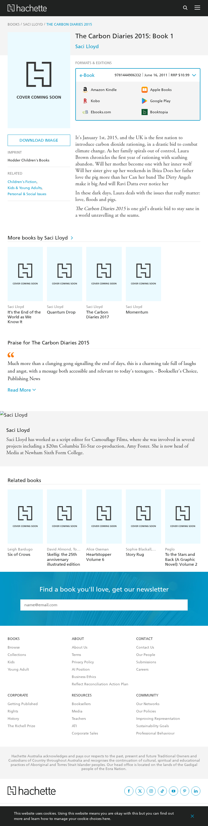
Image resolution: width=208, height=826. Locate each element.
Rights (13, 711)
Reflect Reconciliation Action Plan (100, 684)
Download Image (39, 140)
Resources (82, 695)
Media (77, 711)
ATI (74, 726)
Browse (14, 647)
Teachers (79, 719)
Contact (144, 639)
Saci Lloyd (87, 46)
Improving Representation (158, 719)
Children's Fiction (22, 182)
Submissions (146, 662)
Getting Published (23, 704)
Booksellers (81, 704)
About (78, 639)
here (106, 819)
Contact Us (145, 647)
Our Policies (146, 711)
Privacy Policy (83, 662)
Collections (17, 655)
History (13, 719)
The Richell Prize (21, 726)
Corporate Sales (85, 733)
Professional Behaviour (155, 733)
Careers (142, 669)
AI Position (81, 669)
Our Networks (147, 704)
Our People (145, 655)
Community (147, 695)
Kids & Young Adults (25, 188)
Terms (76, 655)
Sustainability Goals (152, 726)
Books (14, 639)
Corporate (18, 695)
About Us (79, 647)
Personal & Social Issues (27, 194)
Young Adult (18, 669)
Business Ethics (84, 677)
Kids (11, 662)
